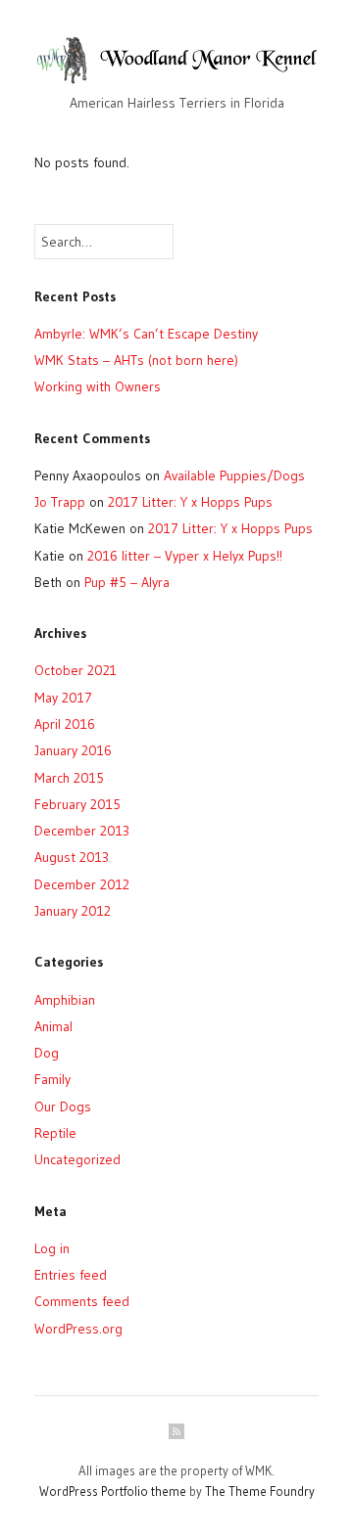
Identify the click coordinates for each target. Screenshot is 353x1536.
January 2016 (73, 750)
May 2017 (63, 697)
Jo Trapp (59, 502)
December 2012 (81, 884)
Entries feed (70, 1275)
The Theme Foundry (260, 1491)
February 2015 (77, 804)
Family (52, 1079)
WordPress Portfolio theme (112, 1491)
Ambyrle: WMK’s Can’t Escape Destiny (146, 333)
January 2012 (72, 911)
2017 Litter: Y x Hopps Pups (190, 502)
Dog (46, 1053)
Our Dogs (62, 1106)
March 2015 (69, 778)
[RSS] (176, 1431)
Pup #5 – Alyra (127, 582)
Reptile (55, 1133)
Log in (52, 1248)
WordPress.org (78, 1328)
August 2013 (71, 857)
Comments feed (81, 1301)
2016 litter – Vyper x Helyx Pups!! (184, 556)
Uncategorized (77, 1159)
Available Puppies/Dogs (234, 475)
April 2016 (64, 724)
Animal (53, 1026)
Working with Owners (97, 386)
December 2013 (81, 830)
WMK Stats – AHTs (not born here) (136, 360)
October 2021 (75, 670)
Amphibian (64, 1000)
